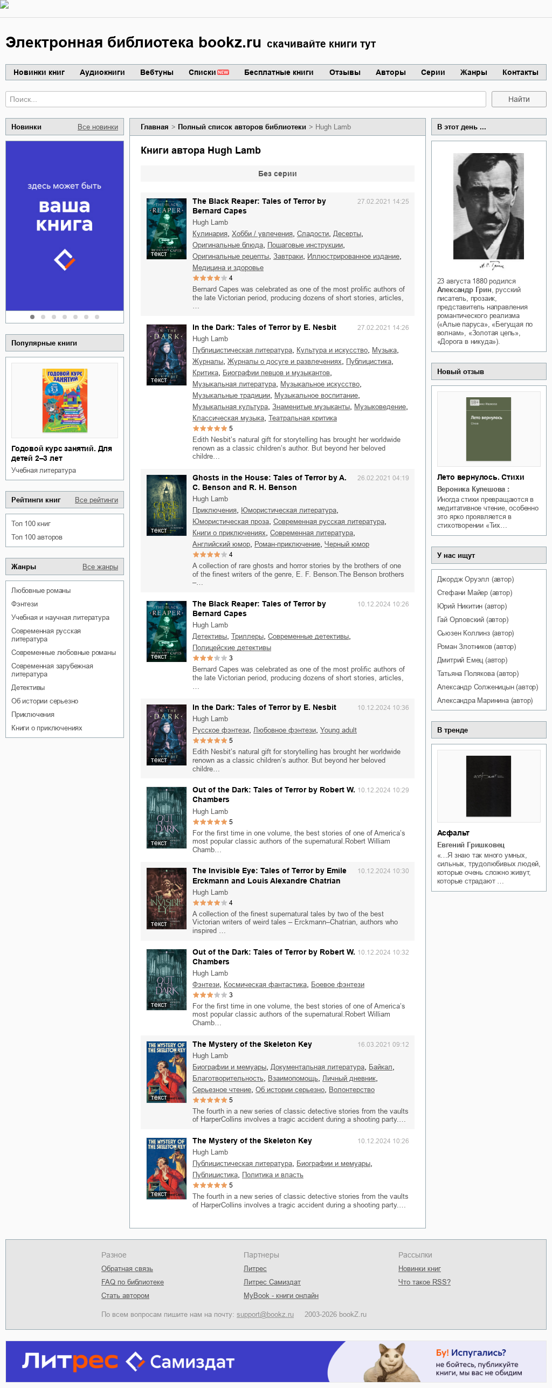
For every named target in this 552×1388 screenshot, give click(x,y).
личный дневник (349, 1078)
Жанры (473, 72)
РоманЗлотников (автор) (476, 647)
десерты (347, 234)
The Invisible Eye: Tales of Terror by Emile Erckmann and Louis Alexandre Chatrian (269, 875)
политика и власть (272, 1175)
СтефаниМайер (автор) (474, 593)
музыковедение (380, 407)
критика (205, 373)
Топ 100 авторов (37, 537)
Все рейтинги (96, 500)
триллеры (247, 636)
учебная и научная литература (60, 617)
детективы (28, 687)
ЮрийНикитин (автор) (472, 606)
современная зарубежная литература (52, 670)
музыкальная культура (230, 407)
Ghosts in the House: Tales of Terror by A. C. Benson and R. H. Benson (269, 482)
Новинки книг (39, 72)
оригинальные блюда (227, 245)
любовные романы (41, 590)
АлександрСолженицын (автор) (487, 687)
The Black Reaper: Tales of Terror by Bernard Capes (259, 206)
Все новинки (98, 127)
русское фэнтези (220, 730)
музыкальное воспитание (316, 395)
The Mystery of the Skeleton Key (252, 1044)
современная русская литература (46, 635)
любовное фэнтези (284, 730)
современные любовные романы (63, 652)
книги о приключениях (46, 728)
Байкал (380, 1067)
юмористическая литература (288, 510)
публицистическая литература (242, 350)
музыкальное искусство (320, 384)
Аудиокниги (102, 72)
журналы (207, 361)
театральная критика (302, 418)
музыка (384, 350)
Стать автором (125, 1296)
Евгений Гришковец (471, 845)
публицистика (368, 361)
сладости (313, 234)
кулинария (209, 234)
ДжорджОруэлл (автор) (475, 579)
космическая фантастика (265, 984)
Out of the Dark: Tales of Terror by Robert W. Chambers (273, 794)
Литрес (255, 1269)
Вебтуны (157, 72)
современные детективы (308, 636)
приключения (32, 714)
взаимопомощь (293, 1078)
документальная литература (317, 1067)
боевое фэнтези (337, 984)
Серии (433, 72)
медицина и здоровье (228, 268)
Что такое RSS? (424, 1282)
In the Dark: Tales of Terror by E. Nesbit (264, 327)
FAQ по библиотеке (132, 1282)
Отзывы (345, 72)
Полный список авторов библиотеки (242, 127)
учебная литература (43, 470)
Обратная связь (127, 1269)
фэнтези (24, 604)
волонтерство (352, 1090)
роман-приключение (287, 544)
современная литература (311, 533)
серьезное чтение (221, 1090)
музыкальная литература (234, 384)
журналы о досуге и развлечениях (284, 361)
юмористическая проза (230, 521)
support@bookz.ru (265, 1314)
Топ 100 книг (31, 524)
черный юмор (347, 544)
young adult (338, 730)
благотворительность (228, 1078)
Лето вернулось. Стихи (481, 477)
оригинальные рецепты (230, 256)
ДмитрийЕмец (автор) (472, 660)
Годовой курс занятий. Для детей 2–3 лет (61, 453)
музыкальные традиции (231, 395)
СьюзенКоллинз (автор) (475, 633)
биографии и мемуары (229, 1067)
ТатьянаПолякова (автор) (478, 673)
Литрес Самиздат (272, 1282)
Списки (202, 72)
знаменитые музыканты (311, 407)
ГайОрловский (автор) (472, 620)
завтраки (288, 256)
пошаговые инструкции (305, 245)
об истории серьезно (44, 701)
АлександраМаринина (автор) (485, 700)
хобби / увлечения (262, 234)
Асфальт (453, 832)
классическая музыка (228, 418)
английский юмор (221, 544)
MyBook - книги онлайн (281, 1296)
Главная (155, 127)
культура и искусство (332, 350)
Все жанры (100, 567)
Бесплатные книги (279, 72)
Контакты (520, 72)
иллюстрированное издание (353, 256)
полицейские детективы (231, 648)
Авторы (391, 72)
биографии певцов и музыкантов (276, 373)
